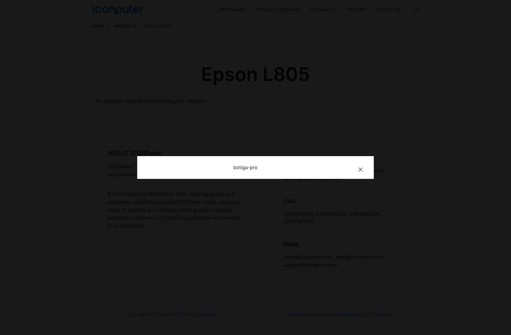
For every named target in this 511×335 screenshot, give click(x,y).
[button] (360, 169)
